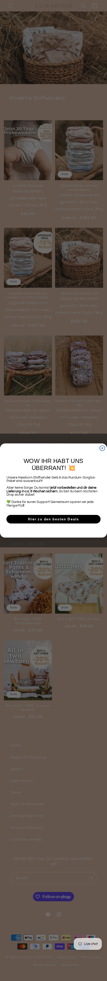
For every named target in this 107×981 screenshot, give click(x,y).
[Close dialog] (102, 448)
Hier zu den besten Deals (53, 519)
